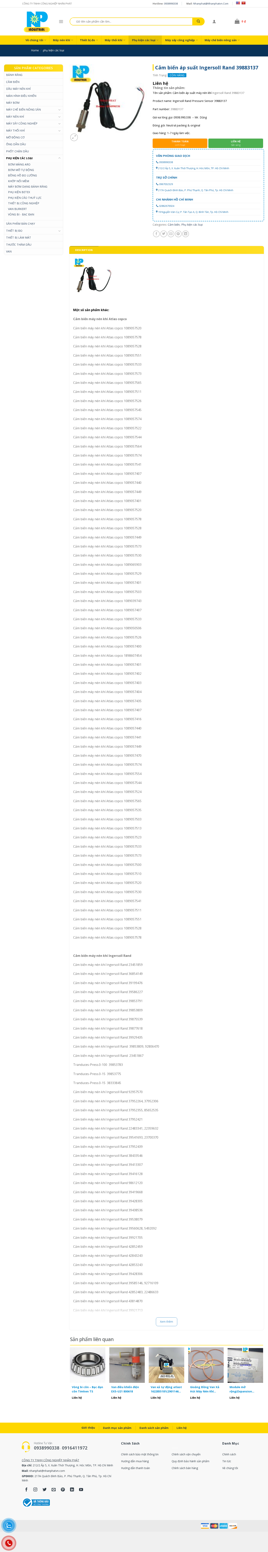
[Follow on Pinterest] (63, 1490)
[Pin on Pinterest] (178, 234)
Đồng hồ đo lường (22, 175)
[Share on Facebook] (156, 234)
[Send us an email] (53, 1490)
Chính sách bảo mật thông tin (140, 1454)
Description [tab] (84, 250)
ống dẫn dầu (16, 144)
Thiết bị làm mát (18, 237)
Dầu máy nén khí (18, 89)
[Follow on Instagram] (35, 1490)
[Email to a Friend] (171, 234)
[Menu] (61, 21)
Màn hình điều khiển (21, 96)
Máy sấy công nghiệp (180, 40)
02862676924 (166, 206)
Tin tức (226, 1461)
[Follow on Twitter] (44, 1490)
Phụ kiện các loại (143, 40)
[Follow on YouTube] (81, 1490)
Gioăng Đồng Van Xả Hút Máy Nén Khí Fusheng (204, 1389)
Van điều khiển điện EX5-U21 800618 (125, 1389)
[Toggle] (59, 109)
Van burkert (17, 209)
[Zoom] (74, 137)
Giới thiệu (88, 1427)
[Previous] (70, 1378)
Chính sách (229, 1454)
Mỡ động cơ (15, 137)
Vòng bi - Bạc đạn (21, 214)
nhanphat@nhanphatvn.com (210, 3)
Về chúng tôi (34, 40)
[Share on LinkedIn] (185, 234)
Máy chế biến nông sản (221, 40)
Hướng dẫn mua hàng (135, 1461)
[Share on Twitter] (163, 234)
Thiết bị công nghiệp (23, 203)
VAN (9, 251)
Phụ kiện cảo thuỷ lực (25, 198)
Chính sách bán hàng (185, 1468)
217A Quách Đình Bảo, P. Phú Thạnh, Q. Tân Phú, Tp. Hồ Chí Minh (195, 190)
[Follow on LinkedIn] (72, 1490)
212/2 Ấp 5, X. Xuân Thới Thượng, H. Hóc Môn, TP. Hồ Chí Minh (193, 168)
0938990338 (171, 3)
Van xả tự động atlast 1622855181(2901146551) (166, 1389)
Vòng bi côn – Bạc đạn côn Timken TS (87, 1389)
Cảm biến (12, 82)
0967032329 (166, 184)
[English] (238, 3)
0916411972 (75, 1448)
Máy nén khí (61, 40)
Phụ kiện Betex (19, 192)
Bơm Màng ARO (19, 164)
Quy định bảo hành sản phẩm (190, 1461)
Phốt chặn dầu (17, 151)
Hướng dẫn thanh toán (135, 1468)
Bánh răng (14, 75)
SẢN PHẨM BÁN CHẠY (20, 223)
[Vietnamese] (243, 3)
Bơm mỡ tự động (21, 170)
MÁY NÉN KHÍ (15, 116)
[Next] (263, 1378)
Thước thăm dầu (18, 244)
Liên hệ (182, 1428)
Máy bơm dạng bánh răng (27, 186)
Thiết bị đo (87, 40)
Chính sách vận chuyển (186, 1454)
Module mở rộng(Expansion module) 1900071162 (244, 1389)
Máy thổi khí (113, 40)
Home (35, 50)
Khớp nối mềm (18, 181)
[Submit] (198, 21)
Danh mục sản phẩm (117, 1428)
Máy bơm (12, 102)
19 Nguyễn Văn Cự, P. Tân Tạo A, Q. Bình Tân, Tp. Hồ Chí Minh (193, 212)
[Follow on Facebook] (26, 1490)
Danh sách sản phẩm (154, 1428)
